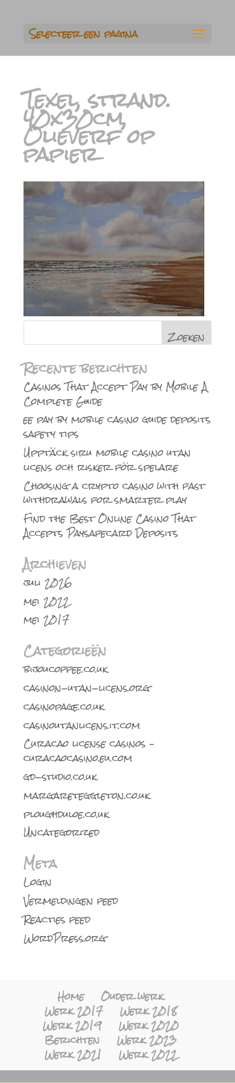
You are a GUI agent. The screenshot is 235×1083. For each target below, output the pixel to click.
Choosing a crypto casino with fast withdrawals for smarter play (114, 493)
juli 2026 (48, 583)
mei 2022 (46, 601)
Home (71, 996)
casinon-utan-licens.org (87, 688)
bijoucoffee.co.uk (66, 669)
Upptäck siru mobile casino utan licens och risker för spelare (107, 460)
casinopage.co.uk (64, 707)
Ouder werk (132, 996)
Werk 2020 (149, 1025)
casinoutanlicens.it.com (82, 725)
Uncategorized (61, 832)
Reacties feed (57, 919)
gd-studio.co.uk (60, 777)
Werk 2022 (148, 1054)
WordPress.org (65, 938)
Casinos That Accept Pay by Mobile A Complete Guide (115, 394)
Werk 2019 (72, 1025)
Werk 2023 (147, 1040)
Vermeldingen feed (71, 901)
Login (38, 882)
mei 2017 (46, 619)
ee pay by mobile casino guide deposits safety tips (117, 426)
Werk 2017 (74, 1011)
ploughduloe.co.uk (66, 814)
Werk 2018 (148, 1011)
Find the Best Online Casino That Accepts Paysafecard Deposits (109, 526)
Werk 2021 (73, 1054)
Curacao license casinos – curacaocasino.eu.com (89, 750)
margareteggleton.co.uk (87, 795)
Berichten (72, 1040)
